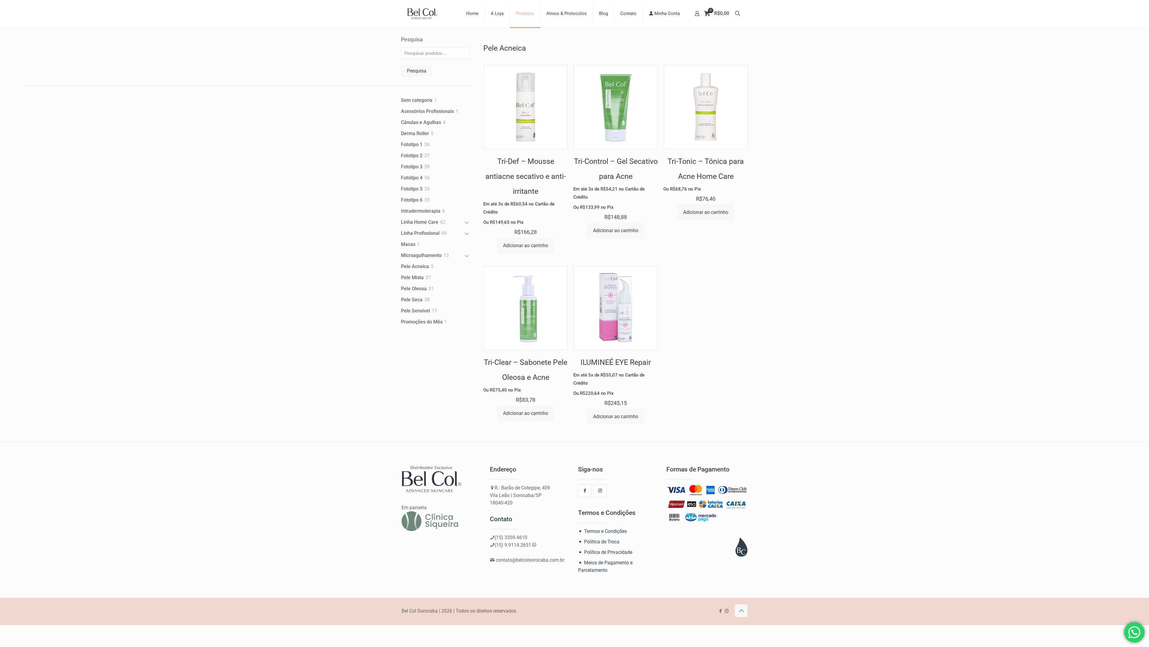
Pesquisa (412, 39)
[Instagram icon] (726, 611)
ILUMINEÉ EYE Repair (615, 362)
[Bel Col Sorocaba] (422, 13)
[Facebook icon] (720, 611)
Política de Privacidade (608, 552)
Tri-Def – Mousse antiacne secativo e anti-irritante (525, 176)
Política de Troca (601, 542)
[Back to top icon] (741, 610)
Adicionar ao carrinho (525, 245)
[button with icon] (585, 491)
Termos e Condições (605, 531)
